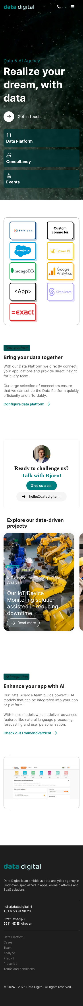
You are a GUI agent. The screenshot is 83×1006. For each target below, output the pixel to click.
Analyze (9, 953)
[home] (19, 7)
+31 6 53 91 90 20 (17, 911)
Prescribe (10, 963)
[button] (72, 7)
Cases (8, 942)
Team (8, 947)
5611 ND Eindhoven (18, 923)
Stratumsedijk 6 (15, 919)
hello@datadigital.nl (18, 906)
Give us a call (41, 485)
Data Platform (13, 937)
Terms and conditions (19, 969)
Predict (9, 958)
